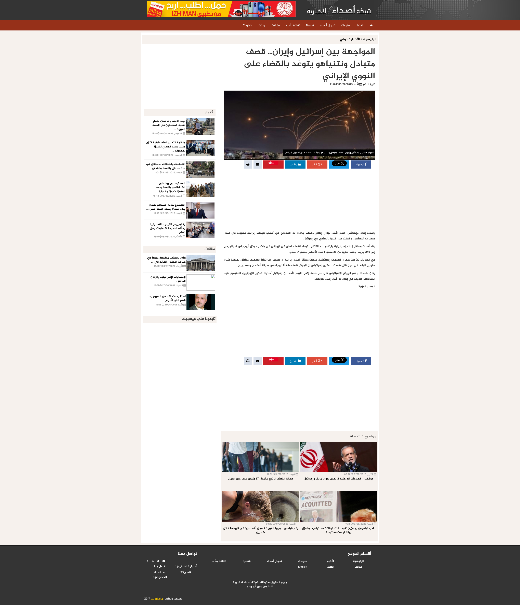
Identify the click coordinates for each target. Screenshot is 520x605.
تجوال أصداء (274, 561)
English (302, 567)
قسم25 (185, 572)
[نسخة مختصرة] (158, 560)
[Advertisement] (299, 199)
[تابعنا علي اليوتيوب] (152, 560)
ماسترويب (157, 598)
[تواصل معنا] (163, 560)
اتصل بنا (160, 566)
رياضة (330, 567)
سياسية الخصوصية (160, 575)
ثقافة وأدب (219, 561)
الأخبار (355, 39)
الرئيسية (369, 39)
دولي (344, 39)
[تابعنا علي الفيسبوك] (147, 560)
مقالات (358, 567)
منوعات (302, 561)
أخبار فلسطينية (185, 566)
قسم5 (247, 561)
